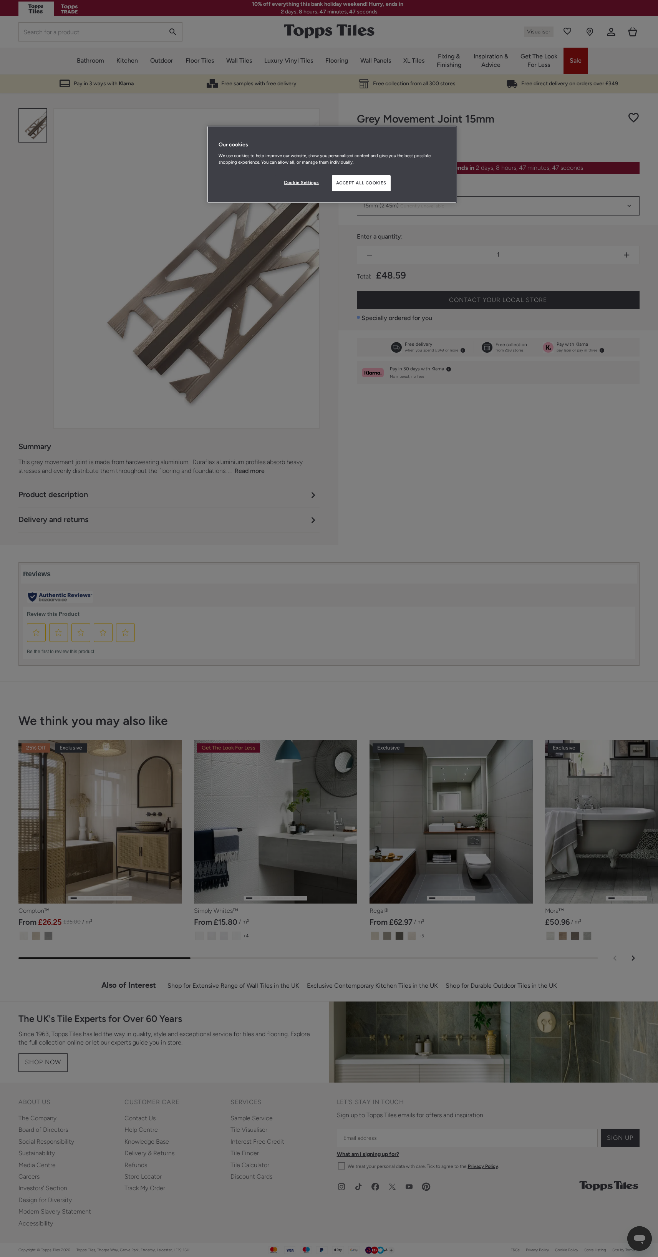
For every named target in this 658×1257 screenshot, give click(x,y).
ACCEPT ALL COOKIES (361, 183)
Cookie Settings (301, 182)
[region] (332, 164)
